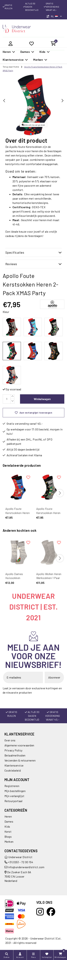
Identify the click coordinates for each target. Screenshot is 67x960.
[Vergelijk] (49, 16)
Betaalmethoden (15, 755)
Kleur (6, 311)
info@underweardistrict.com (26, 867)
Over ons (10, 740)
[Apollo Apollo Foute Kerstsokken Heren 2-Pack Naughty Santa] (33, 351)
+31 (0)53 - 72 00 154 (20, 862)
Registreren (11, 786)
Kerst (7, 831)
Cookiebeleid (12, 770)
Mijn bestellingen (15, 791)
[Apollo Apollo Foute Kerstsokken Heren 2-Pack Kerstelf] (54, 327)
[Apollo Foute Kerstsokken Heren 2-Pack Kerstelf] (49, 487)
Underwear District (20, 857)
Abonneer (54, 677)
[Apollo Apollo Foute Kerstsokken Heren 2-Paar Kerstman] (12, 375)
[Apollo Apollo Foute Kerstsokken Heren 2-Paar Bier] (54, 351)
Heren (8, 816)
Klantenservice (14, 765)
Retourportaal (13, 801)
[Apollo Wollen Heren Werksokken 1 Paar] (49, 552)
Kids (7, 826)
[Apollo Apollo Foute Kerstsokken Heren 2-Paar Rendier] (12, 327)
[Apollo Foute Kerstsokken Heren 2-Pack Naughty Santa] (18, 487)
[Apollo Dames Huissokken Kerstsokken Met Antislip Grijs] (18, 552)
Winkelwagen (42, 399)
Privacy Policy (13, 750)
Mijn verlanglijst (14, 796)
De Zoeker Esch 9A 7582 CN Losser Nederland (17, 876)
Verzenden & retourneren (20, 760)
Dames (8, 821)
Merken (9, 841)
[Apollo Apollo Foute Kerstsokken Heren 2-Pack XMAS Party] (12, 351)
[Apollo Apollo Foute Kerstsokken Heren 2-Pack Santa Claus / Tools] (33, 327)
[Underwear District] (17, 28)
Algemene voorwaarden (19, 745)
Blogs (8, 836)
